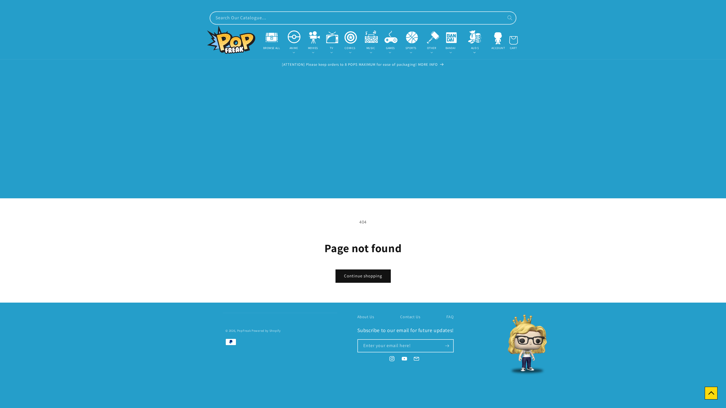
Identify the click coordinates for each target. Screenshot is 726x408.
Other (431, 48)
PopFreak (244, 331)
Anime (294, 48)
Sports (411, 48)
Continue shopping (363, 276)
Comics (350, 48)
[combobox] (363, 18)
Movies (313, 48)
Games (390, 48)
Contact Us (410, 316)
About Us (365, 316)
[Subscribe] (447, 345)
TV (331, 48)
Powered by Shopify (266, 331)
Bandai (451, 48)
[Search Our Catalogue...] (510, 18)
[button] (293, 48)
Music (370, 48)
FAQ (449, 316)
